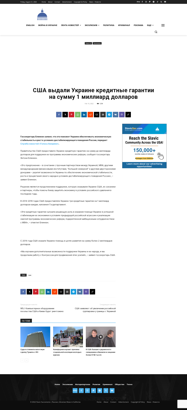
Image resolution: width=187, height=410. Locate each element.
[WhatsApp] (77, 114)
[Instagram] (146, 2)
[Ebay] (138, 2)
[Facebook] (142, 2)
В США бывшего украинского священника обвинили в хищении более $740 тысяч (100, 352)
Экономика (97, 43)
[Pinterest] (71, 114)
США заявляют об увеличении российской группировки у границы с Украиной (95, 310)
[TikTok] (157, 2)
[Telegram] (153, 2)
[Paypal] (149, 2)
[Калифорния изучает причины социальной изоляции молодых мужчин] (68, 337)
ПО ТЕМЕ (26, 321)
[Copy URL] (128, 114)
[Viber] (122, 114)
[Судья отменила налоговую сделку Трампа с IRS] (35, 337)
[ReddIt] (90, 114)
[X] (161, 2)
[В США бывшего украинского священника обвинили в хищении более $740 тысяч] (101, 337)
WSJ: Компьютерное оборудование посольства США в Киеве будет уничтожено (42, 310)
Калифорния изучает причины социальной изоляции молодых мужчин (67, 352)
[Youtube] (165, 2)
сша (29, 275)
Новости (88, 43)
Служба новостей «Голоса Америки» (39, 143)
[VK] (115, 114)
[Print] (103, 114)
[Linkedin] (84, 114)
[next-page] (26, 360)
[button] (156, 32)
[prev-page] (22, 360)
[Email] (96, 114)
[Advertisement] (114, 14)
